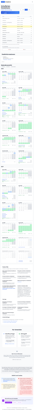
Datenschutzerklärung (6, 380)
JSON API (14, 402)
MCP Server (19, 402)
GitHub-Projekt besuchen (17, 359)
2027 (29, 9)
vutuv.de (5, 12)
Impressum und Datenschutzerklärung (9, 409)
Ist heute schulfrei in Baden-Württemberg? (9, 322)
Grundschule (19, 281)
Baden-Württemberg (6, 10)
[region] (17, 30)
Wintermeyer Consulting (17, 407)
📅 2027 (24, 49)
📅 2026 (9, 49)
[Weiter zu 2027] (32, 10)
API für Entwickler (29, 409)
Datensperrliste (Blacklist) (20, 409)
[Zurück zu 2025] (20, 10)
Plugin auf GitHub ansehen (10, 343)
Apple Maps (9, 59)
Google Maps (5, 59)
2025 (23, 9)
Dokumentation (9, 402)
